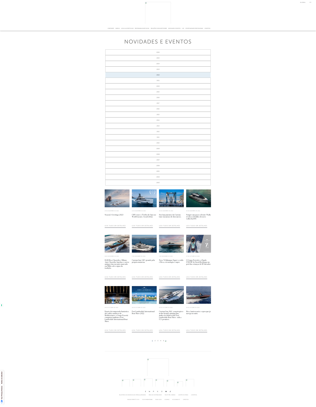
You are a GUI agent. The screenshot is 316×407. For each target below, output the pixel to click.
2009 (158, 148)
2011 (158, 137)
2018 (158, 97)
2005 (158, 171)
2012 (158, 131)
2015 (158, 114)
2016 (158, 109)
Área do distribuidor (155, 394)
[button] (304, 2)
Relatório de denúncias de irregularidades (132, 394)
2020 (158, 86)
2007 (158, 160)
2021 (158, 80)
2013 (158, 126)
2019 (158, 92)
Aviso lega (158, 399)
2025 (158, 58)
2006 (158, 165)
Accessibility (176, 399)
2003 (158, 182)
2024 (158, 63)
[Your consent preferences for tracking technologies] (1, 305)
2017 (158, 103)
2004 (158, 177)
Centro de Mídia (183, 394)
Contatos (207, 28)
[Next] (165, 341)
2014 (158, 120)
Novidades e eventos (174, 28)
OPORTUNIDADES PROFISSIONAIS (194, 28)
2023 (158, 69)
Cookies (167, 399)
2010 (158, 143)
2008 (158, 154)
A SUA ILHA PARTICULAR (127, 28)
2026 (158, 52)
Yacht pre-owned (170, 394)
